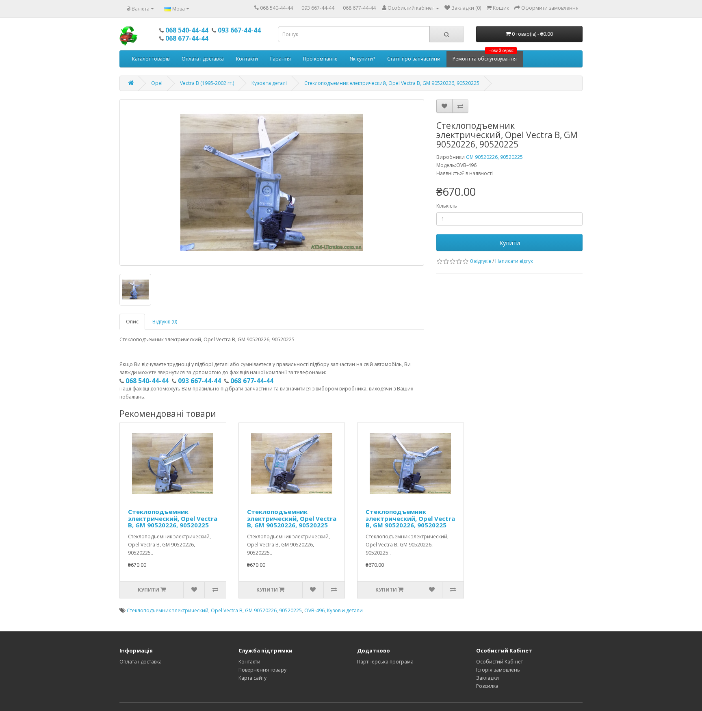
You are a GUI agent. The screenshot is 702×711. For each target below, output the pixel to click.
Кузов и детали (345, 610)
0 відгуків (480, 261)
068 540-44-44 (276, 7)
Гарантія (280, 58)
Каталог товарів (150, 58)
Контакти (247, 58)
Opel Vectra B (227, 610)
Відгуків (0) (164, 321)
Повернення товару (262, 669)
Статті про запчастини (413, 58)
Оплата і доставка (203, 58)
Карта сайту (252, 677)
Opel (156, 83)
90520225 (290, 610)
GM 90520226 (261, 610)
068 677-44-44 (359, 7)
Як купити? (362, 58)
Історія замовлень (498, 669)
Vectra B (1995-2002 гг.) (207, 83)
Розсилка (487, 686)
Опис (132, 321)
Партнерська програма (385, 661)
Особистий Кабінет (499, 661)
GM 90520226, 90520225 (494, 157)
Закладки (487, 677)
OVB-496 (314, 610)
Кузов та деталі (269, 83)
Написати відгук (514, 261)
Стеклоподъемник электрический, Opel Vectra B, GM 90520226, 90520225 (391, 83)
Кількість (446, 205)
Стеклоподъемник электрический (167, 610)
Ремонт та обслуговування (485, 56)
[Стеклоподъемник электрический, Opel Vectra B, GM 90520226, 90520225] (271, 182)
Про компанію (320, 58)
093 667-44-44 (317, 7)
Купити (509, 242)
